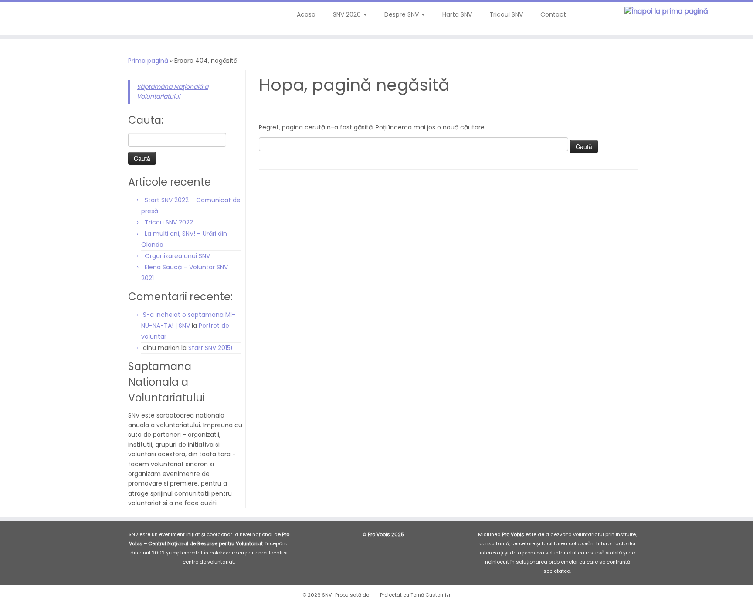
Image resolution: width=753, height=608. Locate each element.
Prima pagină (148, 60)
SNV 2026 (348, 14)
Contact (553, 14)
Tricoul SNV (506, 14)
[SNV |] (666, 12)
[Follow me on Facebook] (34, 17)
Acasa (306, 14)
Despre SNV (402, 14)
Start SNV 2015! (210, 347)
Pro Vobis (513, 534)
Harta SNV (457, 14)
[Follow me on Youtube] (57, 17)
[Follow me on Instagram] (45, 17)
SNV (327, 594)
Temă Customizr (430, 594)
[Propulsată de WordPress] (373, 593)
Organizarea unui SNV (177, 255)
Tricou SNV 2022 (169, 222)
